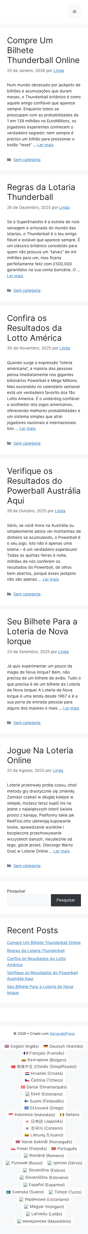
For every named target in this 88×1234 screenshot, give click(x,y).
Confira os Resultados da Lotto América (34, 328)
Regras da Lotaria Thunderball (41, 192)
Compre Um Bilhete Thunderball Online (44, 942)
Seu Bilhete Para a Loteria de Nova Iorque (42, 631)
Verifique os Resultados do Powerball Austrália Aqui (44, 485)
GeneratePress (62, 1033)
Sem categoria (27, 159)
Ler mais (45, 145)
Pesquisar (16, 891)
